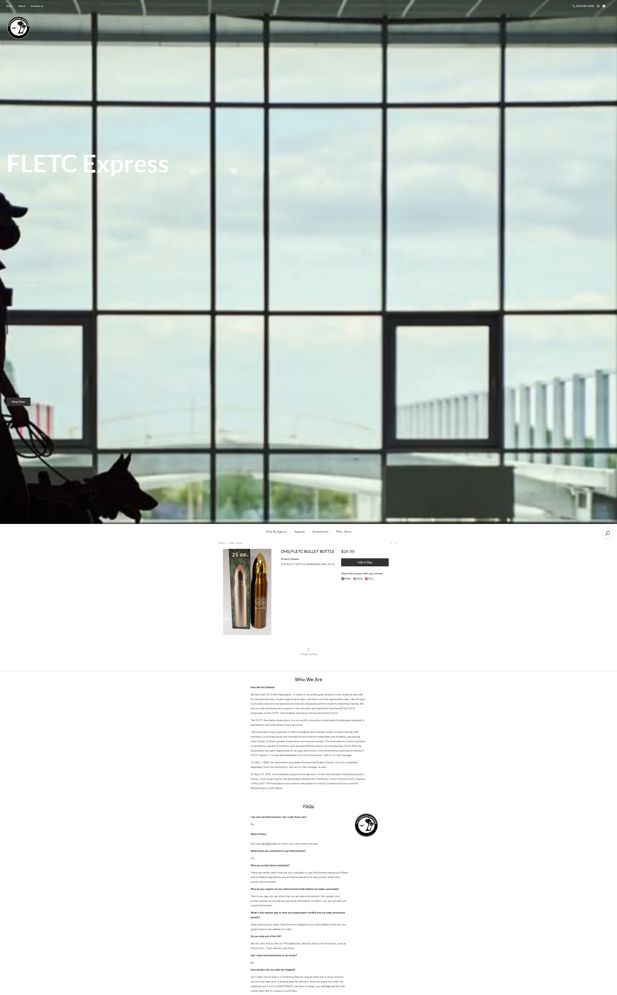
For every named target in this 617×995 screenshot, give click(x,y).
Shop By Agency (276, 531)
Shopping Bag (309, 654)
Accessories (320, 531)
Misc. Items (343, 531)
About (21, 6)
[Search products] (608, 533)
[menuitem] (391, 543)
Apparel (300, 531)
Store (9, 6)
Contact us (37, 6)
